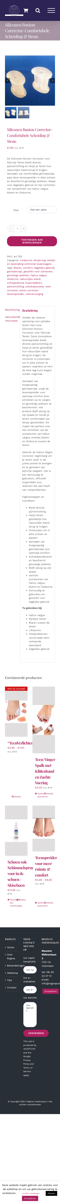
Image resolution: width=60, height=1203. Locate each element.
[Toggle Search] (38, 10)
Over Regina (11, 956)
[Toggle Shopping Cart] (25, 10)
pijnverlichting (15, 286)
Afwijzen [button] (51, 1193)
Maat (15, 210)
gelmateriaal (14, 271)
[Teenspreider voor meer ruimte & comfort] (43, 828)
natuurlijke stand (30, 279)
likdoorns (12, 279)
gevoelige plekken (18, 275)
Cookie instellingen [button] (31, 1193)
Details (17, 796)
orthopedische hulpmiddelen (24, 282)
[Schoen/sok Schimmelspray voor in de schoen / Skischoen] (16, 831)
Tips (9, 980)
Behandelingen (12, 965)
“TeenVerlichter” (21, 742)
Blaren (18, 267)
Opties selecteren (40, 795)
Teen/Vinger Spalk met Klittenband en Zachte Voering (45, 771)
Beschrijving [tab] (11, 309)
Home (10, 947)
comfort (28, 267)
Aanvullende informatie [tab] (11, 318)
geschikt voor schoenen (38, 271)
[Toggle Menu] (51, 10)
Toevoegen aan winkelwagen (32, 241)
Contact (11, 987)
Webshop (12, 972)
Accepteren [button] (50, 991)
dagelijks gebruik (44, 267)
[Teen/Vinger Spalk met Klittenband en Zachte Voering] (43, 720)
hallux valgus (38, 275)
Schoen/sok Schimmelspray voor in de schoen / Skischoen (20, 873)
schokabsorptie (35, 286)
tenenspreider (15, 294)
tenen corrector (29, 290)
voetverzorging (34, 294)
